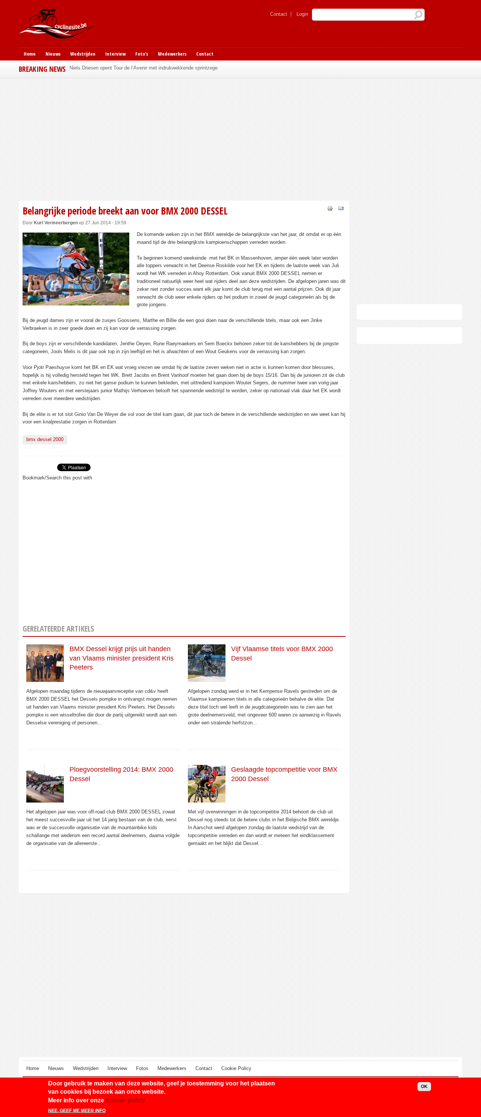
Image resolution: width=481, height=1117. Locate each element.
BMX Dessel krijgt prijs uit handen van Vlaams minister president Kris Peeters (122, 658)
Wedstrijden (82, 53)
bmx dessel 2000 (45, 439)
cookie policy (125, 1100)
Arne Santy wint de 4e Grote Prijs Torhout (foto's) (123, 68)
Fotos (142, 1068)
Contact (278, 14)
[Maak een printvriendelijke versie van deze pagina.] (330, 208)
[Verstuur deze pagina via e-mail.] (341, 208)
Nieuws (53, 53)
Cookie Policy (236, 1068)
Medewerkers (172, 53)
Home (30, 53)
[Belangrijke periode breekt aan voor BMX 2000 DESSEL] (76, 301)
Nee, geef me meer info (77, 1110)
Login (302, 14)
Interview (115, 53)
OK (424, 1086)
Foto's (141, 53)
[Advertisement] (184, 138)
